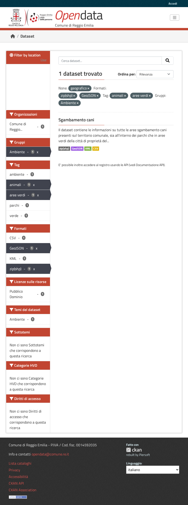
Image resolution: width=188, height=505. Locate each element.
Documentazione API (150, 164)
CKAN (134, 449)
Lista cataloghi (20, 463)
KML (88, 149)
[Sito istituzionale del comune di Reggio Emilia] (30, 17)
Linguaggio (133, 463)
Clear (44, 60)
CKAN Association (22, 490)
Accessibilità (18, 476)
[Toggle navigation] (174, 17)
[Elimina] (88, 88)
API (126, 164)
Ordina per (126, 74)
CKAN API (16, 483)
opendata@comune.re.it (50, 454)
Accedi (173, 3)
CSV (95, 149)
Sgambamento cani (76, 119)
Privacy (14, 470)
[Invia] (168, 60)
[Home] (13, 36)
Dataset (27, 36)
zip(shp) (64, 149)
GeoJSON (77, 149)
